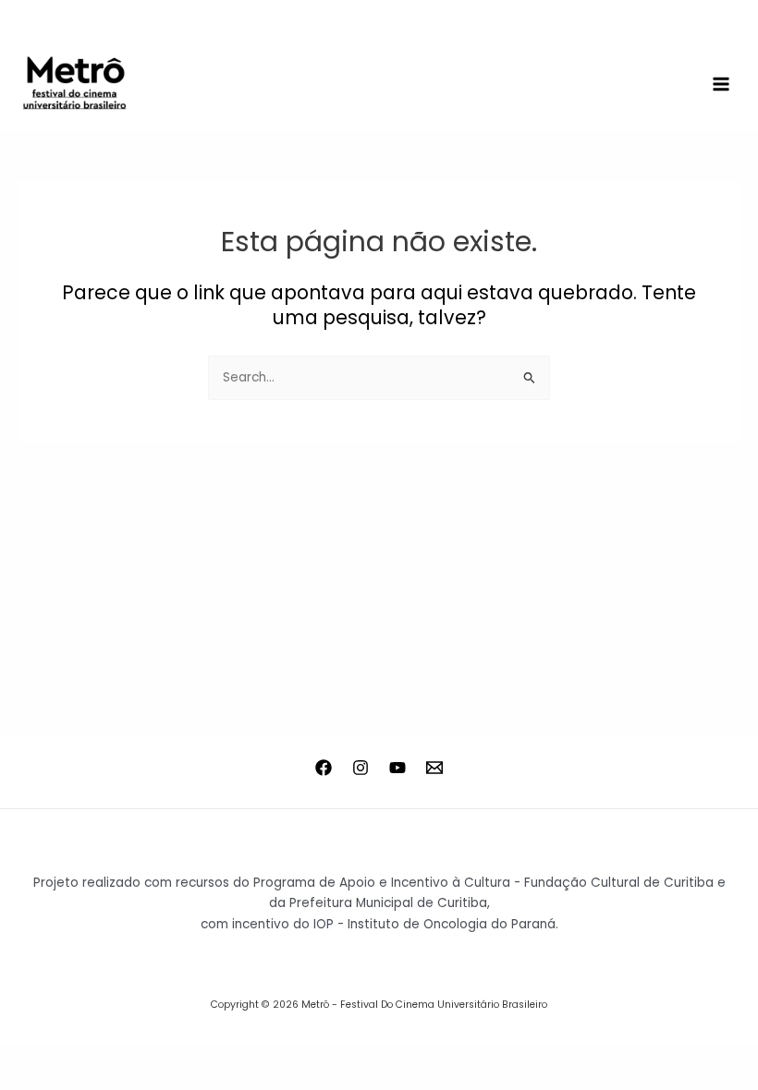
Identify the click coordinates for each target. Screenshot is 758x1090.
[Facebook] (323, 768)
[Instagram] (360, 768)
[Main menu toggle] (721, 84)
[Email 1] (434, 768)
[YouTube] (397, 768)
